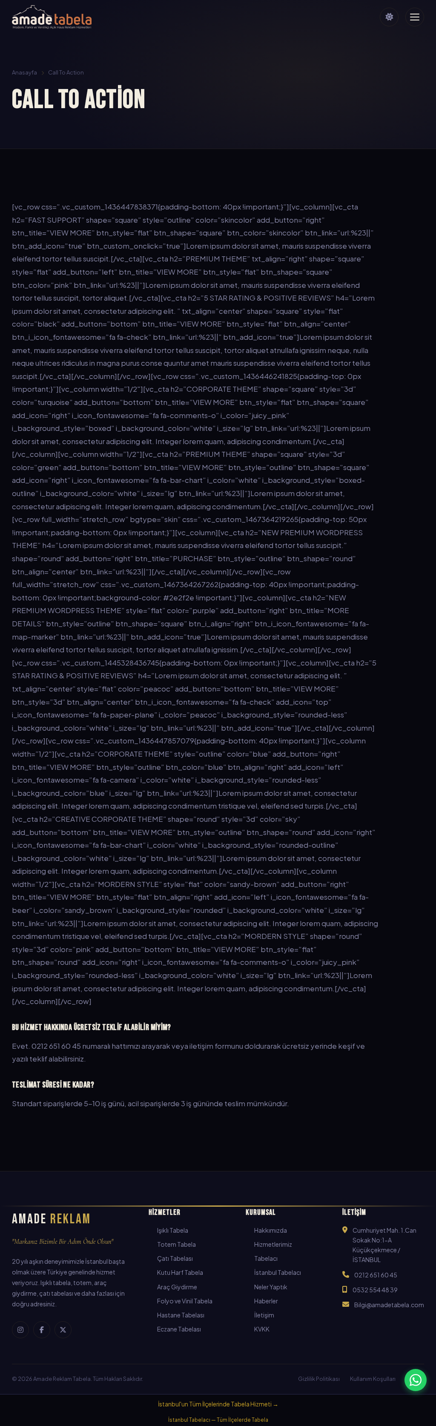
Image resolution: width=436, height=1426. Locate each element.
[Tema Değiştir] (389, 17)
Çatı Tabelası (175, 1258)
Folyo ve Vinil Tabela (184, 1301)
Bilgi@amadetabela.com (389, 1304)
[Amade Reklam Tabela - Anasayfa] (52, 17)
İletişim (264, 1315)
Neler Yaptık (270, 1287)
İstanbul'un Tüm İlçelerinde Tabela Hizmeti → (218, 1404)
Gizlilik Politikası (319, 1378)
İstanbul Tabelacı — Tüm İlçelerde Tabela (218, 1420)
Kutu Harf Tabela (180, 1272)
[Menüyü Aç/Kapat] (414, 17)
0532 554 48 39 (375, 1290)
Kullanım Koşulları (373, 1378)
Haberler (266, 1301)
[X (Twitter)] (63, 1329)
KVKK (262, 1329)
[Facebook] (41, 1329)
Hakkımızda (270, 1230)
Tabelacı (266, 1258)
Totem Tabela (176, 1244)
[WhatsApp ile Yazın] (415, 1380)
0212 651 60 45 (375, 1275)
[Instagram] (20, 1329)
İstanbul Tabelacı (277, 1272)
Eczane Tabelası (179, 1329)
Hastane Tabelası (180, 1315)
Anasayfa (24, 72)
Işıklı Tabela (172, 1230)
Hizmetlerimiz (273, 1244)
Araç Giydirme (177, 1287)
